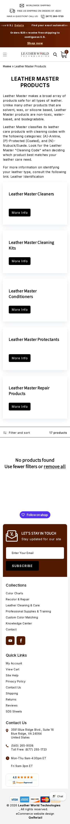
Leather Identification (27, 176)
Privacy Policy (15, 681)
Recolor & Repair (18, 599)
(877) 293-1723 (54, 16)
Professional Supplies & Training (28, 611)
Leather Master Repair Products (29, 390)
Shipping (12, 693)
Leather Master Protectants (34, 339)
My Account (14, 663)
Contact (11, 629)
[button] (5, 54)
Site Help (12, 675)
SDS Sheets (14, 711)
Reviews (12, 705)
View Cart (12, 669)
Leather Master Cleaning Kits (31, 245)
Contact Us (13, 687)
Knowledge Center (19, 623)
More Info (20, 213)
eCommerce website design (35, 813)
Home (7, 66)
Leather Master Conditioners (23, 293)
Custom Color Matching (22, 617)
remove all (55, 466)
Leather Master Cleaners (31, 193)
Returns (11, 699)
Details (15, 25)
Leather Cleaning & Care (23, 605)
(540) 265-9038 (22, 745)
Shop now (35, 43)
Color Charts (14, 593)
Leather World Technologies (39, 805)
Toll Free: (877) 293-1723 (29, 749)
